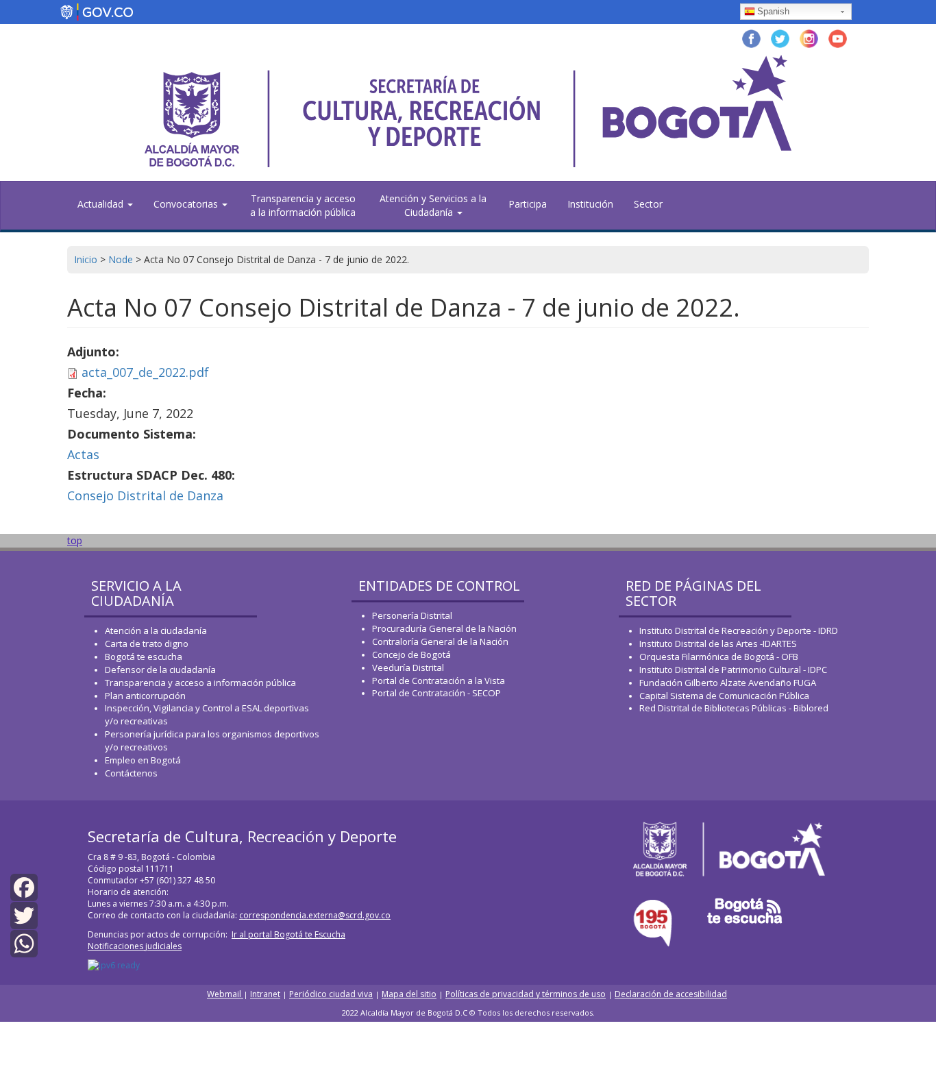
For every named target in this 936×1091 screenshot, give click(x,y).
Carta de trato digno (146, 643)
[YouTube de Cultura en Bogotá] (837, 37)
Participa (527, 203)
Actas (83, 454)
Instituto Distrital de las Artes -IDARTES (719, 643)
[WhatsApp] (24, 942)
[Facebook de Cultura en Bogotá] (751, 37)
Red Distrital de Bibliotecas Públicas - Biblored (733, 708)
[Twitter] (24, 914)
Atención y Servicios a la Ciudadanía (433, 205)
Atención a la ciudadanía (156, 630)
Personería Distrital (412, 615)
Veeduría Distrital (408, 667)
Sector (648, 203)
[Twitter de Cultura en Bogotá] (780, 37)
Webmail (225, 994)
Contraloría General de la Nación (440, 641)
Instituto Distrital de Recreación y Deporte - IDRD (738, 630)
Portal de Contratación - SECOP (436, 693)
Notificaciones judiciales (135, 946)
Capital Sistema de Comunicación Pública (724, 695)
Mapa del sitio (409, 994)
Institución (590, 203)
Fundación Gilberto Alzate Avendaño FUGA (727, 682)
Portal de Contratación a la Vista (438, 680)
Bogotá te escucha (143, 656)
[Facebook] (24, 886)
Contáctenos (131, 773)
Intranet (265, 994)
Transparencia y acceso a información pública (200, 682)
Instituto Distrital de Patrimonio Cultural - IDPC (733, 669)
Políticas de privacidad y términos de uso (525, 994)
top (74, 540)
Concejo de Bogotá (411, 654)
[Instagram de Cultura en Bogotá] (809, 37)
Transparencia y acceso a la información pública (303, 205)
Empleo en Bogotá (143, 760)
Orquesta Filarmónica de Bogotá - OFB (718, 656)
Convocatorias (187, 203)
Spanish (773, 11)
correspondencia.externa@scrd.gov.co (315, 915)
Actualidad (101, 203)
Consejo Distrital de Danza (145, 495)
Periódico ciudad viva (331, 994)
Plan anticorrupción (145, 695)
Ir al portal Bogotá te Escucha (288, 934)
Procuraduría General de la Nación (444, 628)
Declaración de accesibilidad (671, 994)
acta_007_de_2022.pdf (145, 372)
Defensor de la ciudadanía (160, 669)
